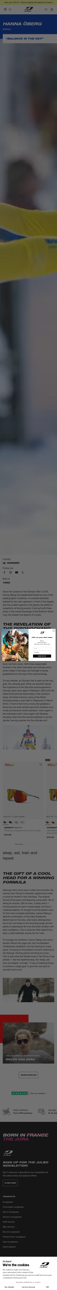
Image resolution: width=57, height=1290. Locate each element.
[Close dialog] (54, 630)
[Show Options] (49, 652)
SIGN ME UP (42, 656)
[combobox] (41, 652)
